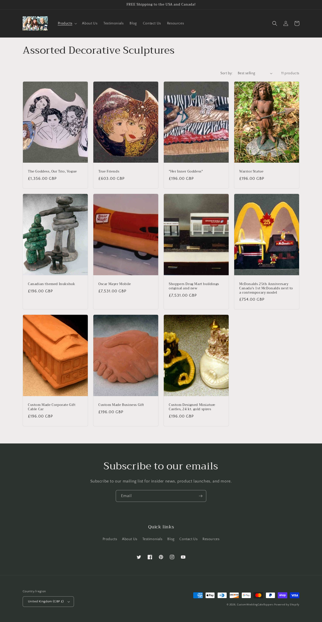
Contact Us (188, 539)
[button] (67, 23)
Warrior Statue (251, 171)
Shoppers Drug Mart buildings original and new (194, 286)
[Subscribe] (200, 496)
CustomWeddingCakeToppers (255, 604)
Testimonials (152, 539)
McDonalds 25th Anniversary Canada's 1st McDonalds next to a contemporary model (266, 288)
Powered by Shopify (286, 604)
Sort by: (226, 73)
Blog (170, 539)
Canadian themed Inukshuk (51, 284)
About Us (129, 539)
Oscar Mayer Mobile (114, 284)
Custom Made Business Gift (121, 405)
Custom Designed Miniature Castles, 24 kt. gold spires (192, 407)
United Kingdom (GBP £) (46, 601)
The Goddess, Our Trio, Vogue (52, 171)
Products (110, 539)
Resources (211, 539)
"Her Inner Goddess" (186, 171)
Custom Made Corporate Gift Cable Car (52, 407)
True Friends (108, 171)
